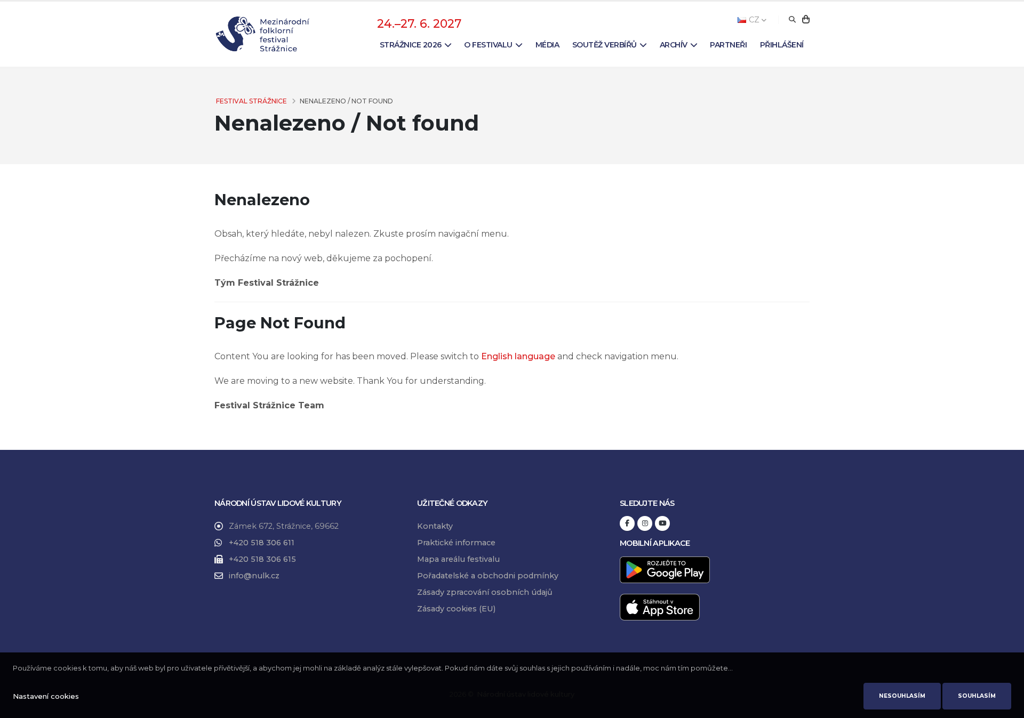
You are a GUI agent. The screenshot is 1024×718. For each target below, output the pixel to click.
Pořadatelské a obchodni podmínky (487, 575)
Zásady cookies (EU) (456, 609)
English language (518, 356)
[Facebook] (627, 523)
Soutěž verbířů (604, 45)
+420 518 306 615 (262, 559)
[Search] (792, 20)
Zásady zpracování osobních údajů (485, 592)
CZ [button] (754, 20)
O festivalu (488, 45)
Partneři (728, 45)
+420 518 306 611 (261, 542)
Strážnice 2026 (411, 45)
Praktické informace (456, 542)
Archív (673, 45)
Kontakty (435, 526)
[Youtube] (662, 523)
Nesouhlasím (902, 695)
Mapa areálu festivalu (458, 559)
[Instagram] (644, 523)
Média (547, 45)
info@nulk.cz (254, 575)
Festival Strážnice (251, 101)
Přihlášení (782, 45)
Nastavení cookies (46, 696)
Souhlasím (977, 695)
